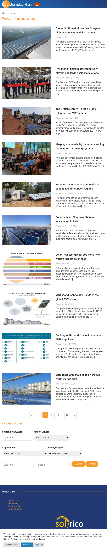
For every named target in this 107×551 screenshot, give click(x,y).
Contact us (13, 500)
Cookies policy (15, 509)
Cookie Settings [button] (11, 545)
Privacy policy (14, 506)
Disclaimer (13, 503)
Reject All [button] (39, 545)
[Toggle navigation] (37, 4)
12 (67, 415)
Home (10, 13)
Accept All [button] (27, 545)
